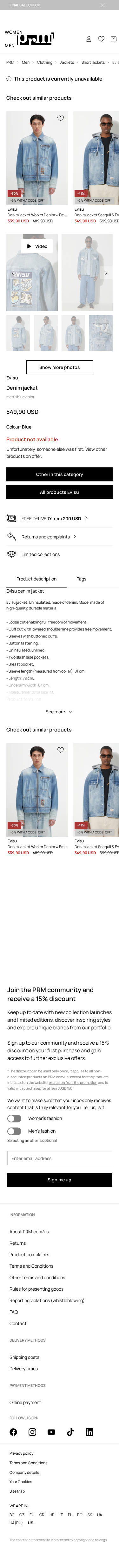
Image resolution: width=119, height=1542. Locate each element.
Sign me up (59, 1180)
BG (12, 1514)
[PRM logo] (35, 39)
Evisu (12, 378)
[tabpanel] (59, 652)
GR (41, 1514)
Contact (18, 1323)
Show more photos (59, 367)
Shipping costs (24, 1357)
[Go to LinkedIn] (93, 1435)
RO (80, 1514)
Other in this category (59, 474)
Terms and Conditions (31, 1266)
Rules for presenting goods (36, 1289)
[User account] (89, 39)
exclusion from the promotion (73, 1082)
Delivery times (24, 1368)
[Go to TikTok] (74, 1435)
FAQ (14, 1312)
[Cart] (113, 39)
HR (52, 1514)
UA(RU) (16, 1522)
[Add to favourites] (61, 117)
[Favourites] (101, 39)
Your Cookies (21, 1482)
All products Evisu (59, 492)
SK (90, 1514)
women (14, 32)
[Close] (102, 5)
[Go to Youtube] (55, 1435)
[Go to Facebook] (17, 1435)
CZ (21, 1514)
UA (99, 1514)
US (30, 1522)
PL (70, 1514)
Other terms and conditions (37, 1277)
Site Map (17, 1491)
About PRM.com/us (29, 1232)
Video (41, 246)
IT (61, 1514)
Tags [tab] (81, 579)
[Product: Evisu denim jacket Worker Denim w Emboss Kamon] (37, 158)
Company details (24, 1472)
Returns (18, 1243)
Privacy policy (21, 1453)
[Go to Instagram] (36, 1435)
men (10, 45)
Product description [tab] (36, 579)
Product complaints (29, 1254)
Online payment (25, 1402)
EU (32, 1514)
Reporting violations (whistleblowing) (47, 1300)
